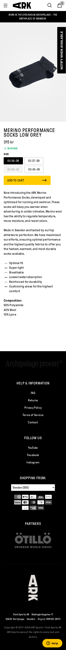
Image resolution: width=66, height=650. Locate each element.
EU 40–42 (13, 169)
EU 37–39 (34, 160)
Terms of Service (33, 415)
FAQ (33, 393)
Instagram (32, 462)
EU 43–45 (34, 169)
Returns (33, 400)
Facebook (33, 455)
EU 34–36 (13, 160)
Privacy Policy (33, 407)
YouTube (33, 447)
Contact (33, 422)
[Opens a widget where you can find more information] (52, 643)
